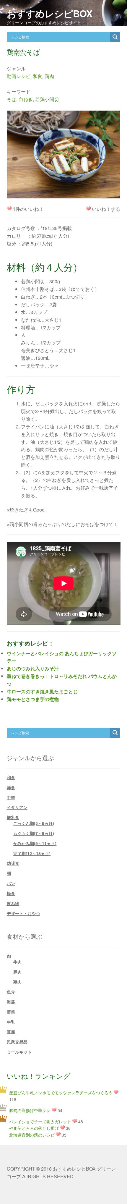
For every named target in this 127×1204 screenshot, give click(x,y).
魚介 (11, 992)
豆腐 (11, 1032)
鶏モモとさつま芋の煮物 (33, 699)
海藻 (11, 1002)
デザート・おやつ (23, 913)
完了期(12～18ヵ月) (32, 853)
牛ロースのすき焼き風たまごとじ (42, 691)
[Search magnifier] (115, 37)
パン (11, 883)
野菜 (11, 1012)
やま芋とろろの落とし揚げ (34, 1128)
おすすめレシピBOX (49, 13)
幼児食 (13, 863)
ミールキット (19, 1052)
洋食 (11, 787)
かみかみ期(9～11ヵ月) (34, 843)
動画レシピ (18, 76)
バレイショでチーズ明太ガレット (40, 1121)
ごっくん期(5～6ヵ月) (33, 823)
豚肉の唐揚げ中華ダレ (30, 1110)
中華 (11, 797)
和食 (37, 76)
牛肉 (17, 962)
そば (11, 99)
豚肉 (17, 972)
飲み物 (13, 903)
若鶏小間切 (47, 99)
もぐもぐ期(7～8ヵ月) (33, 833)
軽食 (11, 893)
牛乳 (11, 1022)
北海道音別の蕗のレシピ (32, 1135)
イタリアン (17, 807)
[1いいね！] (88, 208)
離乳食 (13, 817)
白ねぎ (26, 99)
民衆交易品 (17, 1042)
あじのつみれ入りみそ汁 (33, 668)
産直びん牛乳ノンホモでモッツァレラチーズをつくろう (61, 1092)
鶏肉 (49, 76)
